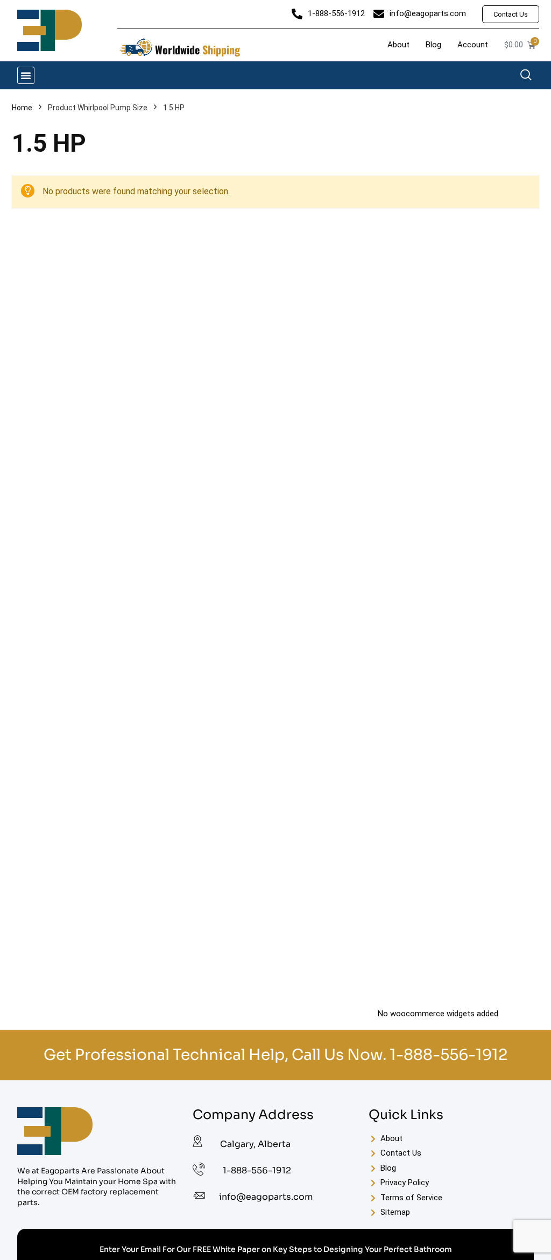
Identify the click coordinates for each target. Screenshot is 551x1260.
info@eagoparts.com (266, 1196)
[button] (25, 75)
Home (22, 107)
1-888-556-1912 (448, 1054)
